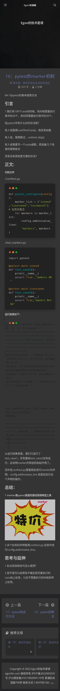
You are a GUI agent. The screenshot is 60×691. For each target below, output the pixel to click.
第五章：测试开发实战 (25, 82)
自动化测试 (44, 82)
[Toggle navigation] (54, 5)
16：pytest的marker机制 (30, 76)
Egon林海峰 (30, 5)
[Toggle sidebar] (5, 5)
